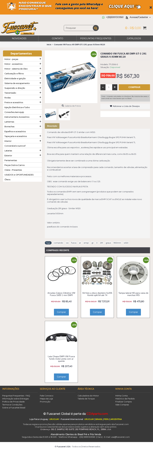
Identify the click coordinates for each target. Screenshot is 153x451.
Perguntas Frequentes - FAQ (16, 395)
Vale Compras (122, 404)
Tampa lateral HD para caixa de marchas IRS (133, 294)
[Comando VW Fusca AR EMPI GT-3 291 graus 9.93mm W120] (71, 76)
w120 (126, 243)
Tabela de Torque (86, 398)
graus (108, 243)
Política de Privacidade (13, 401)
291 (101, 243)
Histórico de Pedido (125, 398)
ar (80, 243)
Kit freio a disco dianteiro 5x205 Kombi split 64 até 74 (97, 294)
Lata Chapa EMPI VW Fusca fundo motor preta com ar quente (61, 358)
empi (86, 243)
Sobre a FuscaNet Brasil (13, 407)
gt (92, 243)
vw (67, 243)
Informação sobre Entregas (15, 398)
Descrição (52, 126)
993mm (117, 243)
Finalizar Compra (123, 401)
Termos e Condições (12, 404)
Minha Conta (121, 395)
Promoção (45, 401)
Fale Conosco (46, 395)
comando (58, 243)
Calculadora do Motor (88, 395)
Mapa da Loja (46, 398)
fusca (73, 243)
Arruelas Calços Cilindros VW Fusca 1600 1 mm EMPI (61, 294)
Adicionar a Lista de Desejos (126, 106)
